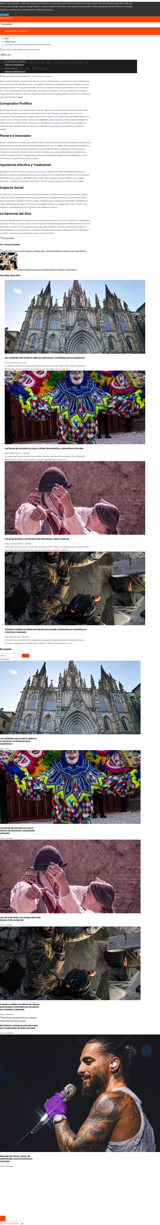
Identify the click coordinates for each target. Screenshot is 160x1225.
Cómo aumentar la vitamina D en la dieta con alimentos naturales (31, 1184)
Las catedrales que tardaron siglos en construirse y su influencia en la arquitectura (45, 357)
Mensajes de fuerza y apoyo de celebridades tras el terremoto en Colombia (16, 1159)
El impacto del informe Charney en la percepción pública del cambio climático (35, 1181)
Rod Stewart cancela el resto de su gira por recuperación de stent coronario (19, 1026)
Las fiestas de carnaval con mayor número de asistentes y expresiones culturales (44, 448)
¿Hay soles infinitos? (70, 251)
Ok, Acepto (4, 14)
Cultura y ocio (5, 54)
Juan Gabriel (41, 171)
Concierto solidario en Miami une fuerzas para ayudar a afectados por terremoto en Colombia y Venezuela (45, 630)
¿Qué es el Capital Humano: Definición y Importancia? (47, 269)
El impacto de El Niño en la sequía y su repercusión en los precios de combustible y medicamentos (44, 1178)
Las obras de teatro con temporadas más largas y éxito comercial (37, 538)
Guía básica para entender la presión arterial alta (24, 1187)
